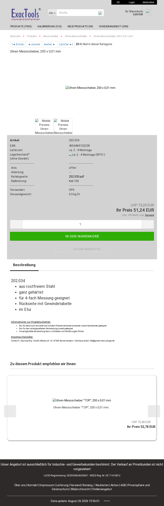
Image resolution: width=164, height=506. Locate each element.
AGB (124, 485)
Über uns (20, 485)
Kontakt (33, 485)
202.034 (74, 140)
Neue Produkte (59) (80, 26)
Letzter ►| (66, 44)
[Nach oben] (153, 500)
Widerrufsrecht (81, 489)
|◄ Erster (18, 44)
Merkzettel (148, 2)
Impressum (47, 485)
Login (131, 2)
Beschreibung (24, 265)
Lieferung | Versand (69, 485)
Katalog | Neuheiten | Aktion (101, 485)
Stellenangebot (102, 489)
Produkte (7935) (21, 26)
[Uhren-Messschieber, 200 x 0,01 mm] (90, 87)
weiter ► (49, 44)
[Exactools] (26, 14)
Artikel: (15, 140)
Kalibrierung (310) (50, 26)
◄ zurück (34, 44)
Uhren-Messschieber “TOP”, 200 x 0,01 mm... (81, 407)
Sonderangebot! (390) (113, 26)
